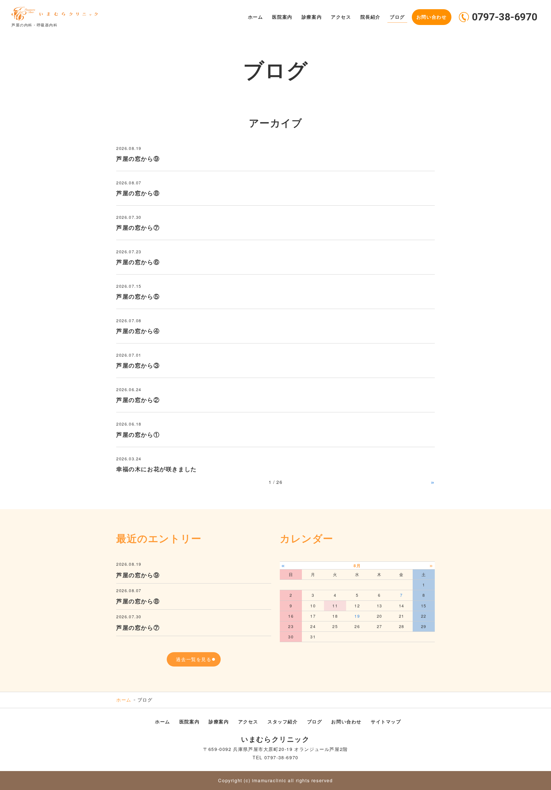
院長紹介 (370, 16)
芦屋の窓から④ (138, 331)
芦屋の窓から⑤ (138, 296)
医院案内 (282, 16)
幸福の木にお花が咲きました (156, 469)
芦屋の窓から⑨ (138, 158)
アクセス (341, 16)
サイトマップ (386, 721)
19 (357, 616)
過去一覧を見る (193, 659)
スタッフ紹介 (282, 721)
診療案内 (312, 16)
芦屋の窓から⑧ (138, 193)
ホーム (255, 16)
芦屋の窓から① (138, 434)
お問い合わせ (431, 16)
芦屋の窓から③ (138, 365)
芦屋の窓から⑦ (138, 227)
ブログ (397, 16)
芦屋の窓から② (138, 399)
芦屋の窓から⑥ (138, 262)
